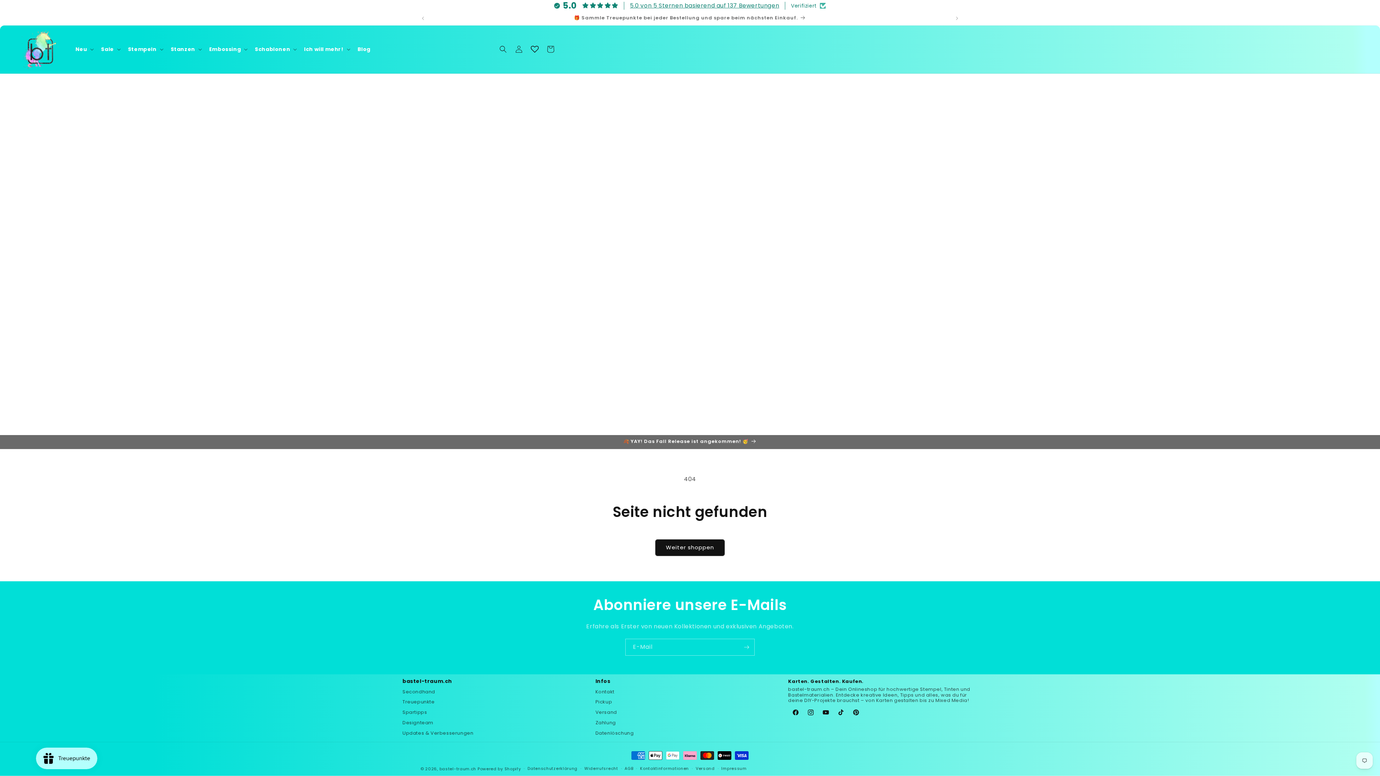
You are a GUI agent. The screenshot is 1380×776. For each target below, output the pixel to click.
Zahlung (605, 722)
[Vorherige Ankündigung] (423, 18)
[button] (84, 49)
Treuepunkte (418, 701)
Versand (606, 712)
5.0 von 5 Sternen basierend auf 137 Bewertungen (704, 5)
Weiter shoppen (690, 547)
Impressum (733, 768)
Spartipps (414, 712)
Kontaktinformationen (664, 768)
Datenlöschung (614, 733)
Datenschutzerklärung (553, 768)
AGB (629, 768)
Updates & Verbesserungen (437, 733)
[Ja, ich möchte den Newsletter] (746, 647)
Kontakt (605, 691)
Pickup (603, 701)
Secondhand (418, 691)
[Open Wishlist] (535, 49)
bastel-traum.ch (458, 769)
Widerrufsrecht (601, 768)
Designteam (417, 722)
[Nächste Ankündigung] (957, 18)
